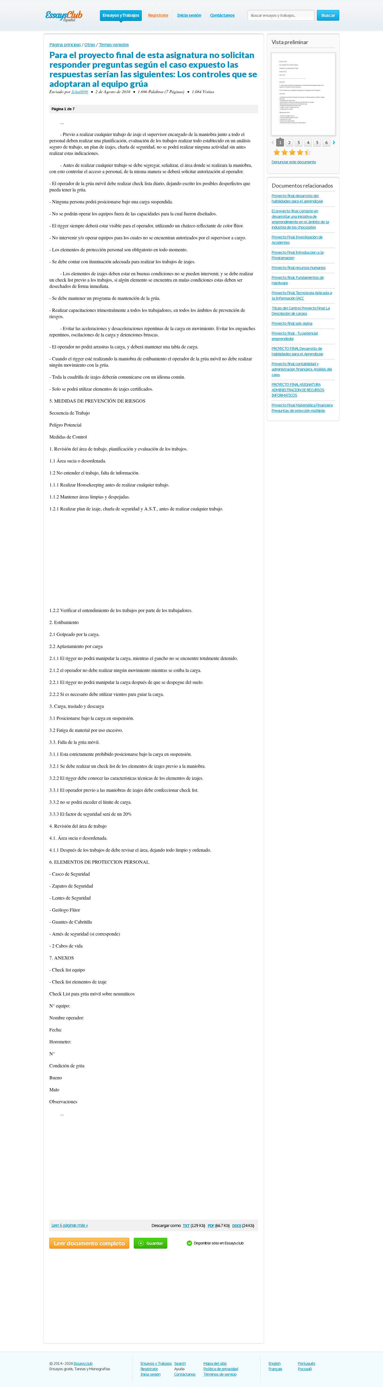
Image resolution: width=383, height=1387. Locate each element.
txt (186, 1225)
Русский (304, 1368)
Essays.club (83, 1363)
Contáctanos (222, 15)
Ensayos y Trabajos (156, 1363)
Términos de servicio (219, 1374)
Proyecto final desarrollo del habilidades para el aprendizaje (297, 198)
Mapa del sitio (214, 1363)
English (274, 1363)
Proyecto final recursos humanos (299, 267)
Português (306, 1363)
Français (275, 1368)
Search (180, 1363)
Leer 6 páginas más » (69, 1225)
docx (236, 1225)
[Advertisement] (153, 559)
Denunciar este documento (294, 161)
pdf (211, 1225)
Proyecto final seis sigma (292, 323)
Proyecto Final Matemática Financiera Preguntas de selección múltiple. (302, 408)
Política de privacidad (220, 1368)
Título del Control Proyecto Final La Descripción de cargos (301, 311)
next (334, 142)
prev (272, 142)
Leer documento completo (89, 1243)
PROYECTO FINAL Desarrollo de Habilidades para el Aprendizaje (297, 351)
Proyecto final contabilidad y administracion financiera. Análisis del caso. (302, 369)
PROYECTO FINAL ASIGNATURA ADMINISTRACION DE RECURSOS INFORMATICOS (298, 390)
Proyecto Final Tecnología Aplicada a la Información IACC (302, 295)
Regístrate (158, 15)
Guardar (154, 1243)
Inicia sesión (189, 15)
